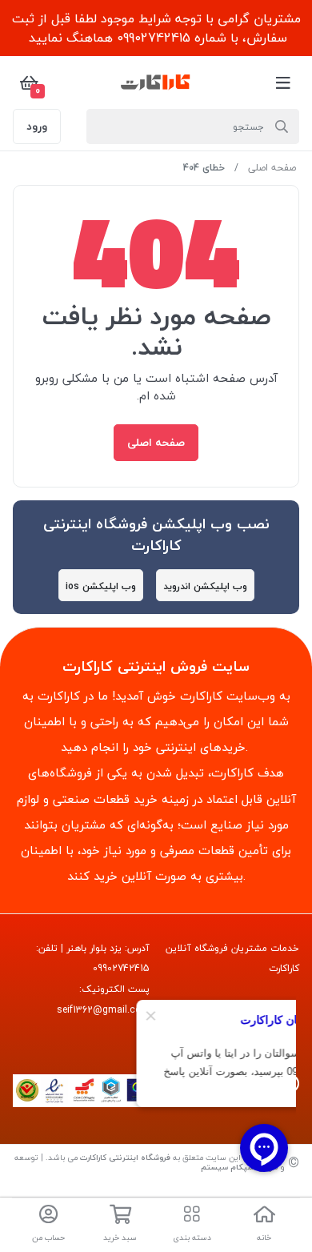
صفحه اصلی (272, 167)
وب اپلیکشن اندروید (205, 586)
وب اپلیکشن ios (101, 586)
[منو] (283, 82)
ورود (36, 126)
